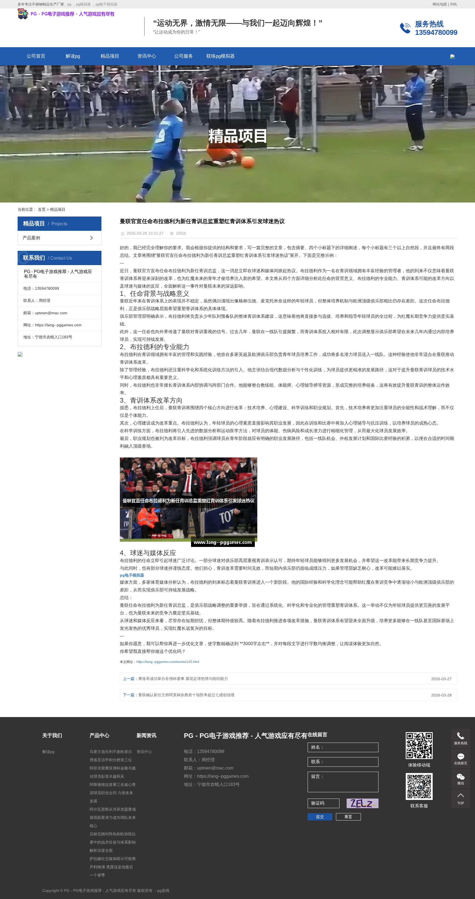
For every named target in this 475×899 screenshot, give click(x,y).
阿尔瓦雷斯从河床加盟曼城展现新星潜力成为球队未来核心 (113, 817)
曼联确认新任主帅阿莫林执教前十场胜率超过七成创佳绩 (186, 695)
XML (453, 4)
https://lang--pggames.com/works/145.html (167, 662)
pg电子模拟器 (106, 4)
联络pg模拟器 (220, 56)
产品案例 (31, 237)
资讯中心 (146, 56)
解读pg (73, 56)
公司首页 (36, 56)
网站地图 (440, 4)
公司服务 (183, 56)
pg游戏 (163, 890)
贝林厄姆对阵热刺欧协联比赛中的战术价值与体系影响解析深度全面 (113, 842)
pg (69, 4)
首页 (42, 209)
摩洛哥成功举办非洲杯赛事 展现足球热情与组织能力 (183, 678)
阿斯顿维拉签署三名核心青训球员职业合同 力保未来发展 (113, 792)
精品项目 (110, 56)
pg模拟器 (83, 4)
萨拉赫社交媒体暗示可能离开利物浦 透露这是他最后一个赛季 (113, 866)
